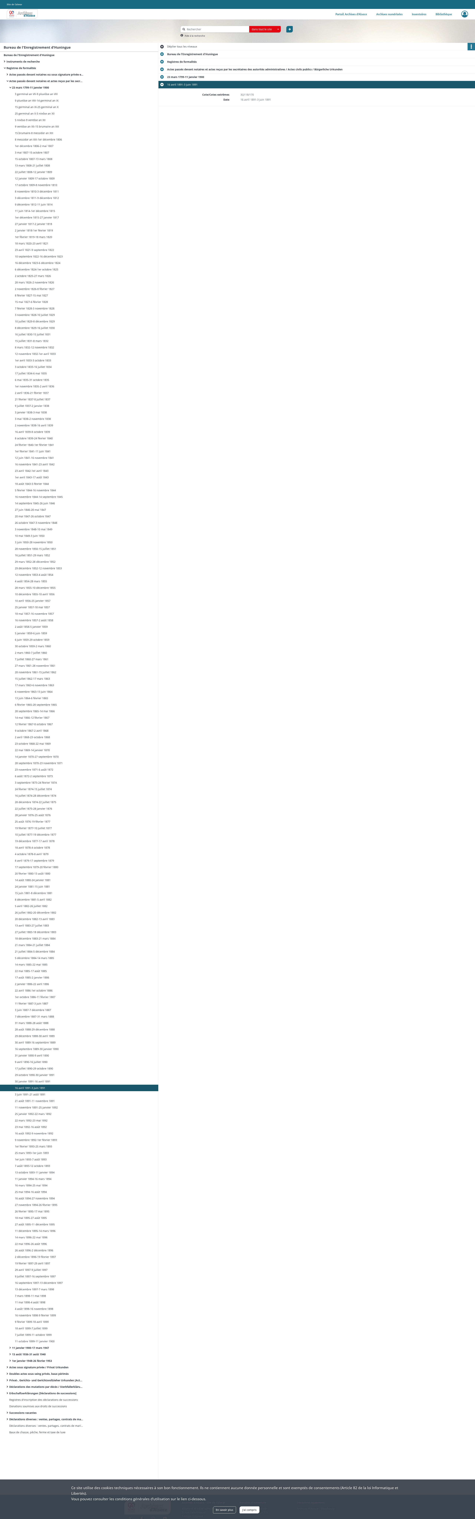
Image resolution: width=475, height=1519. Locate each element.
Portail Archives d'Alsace (351, 14)
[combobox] (265, 29)
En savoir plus (224, 1510)
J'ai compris (249, 1510)
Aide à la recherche (195, 35)
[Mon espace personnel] (465, 14)
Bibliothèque (444, 14)
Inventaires (419, 14)
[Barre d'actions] (471, 46)
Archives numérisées (389, 14)
